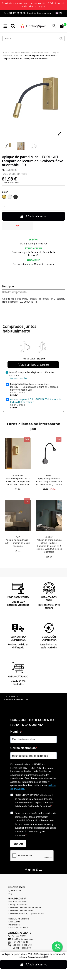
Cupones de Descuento (18, 927)
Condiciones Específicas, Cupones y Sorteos (26, 913)
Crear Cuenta (14, 921)
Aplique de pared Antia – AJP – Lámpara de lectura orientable (17, 543)
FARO (49, 475)
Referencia (7, 174)
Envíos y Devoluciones (17, 904)
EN (60, 13)
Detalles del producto (14, 292)
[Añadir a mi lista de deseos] (17, 226)
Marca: (5, 170)
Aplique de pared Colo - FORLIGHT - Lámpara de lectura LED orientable (35, 400)
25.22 (18, 550)
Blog (10, 893)
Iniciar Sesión (14, 924)
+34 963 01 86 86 (16, 13)
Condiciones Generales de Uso (20, 910)
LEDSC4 (49, 537)
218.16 (49, 557)
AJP (18, 537)
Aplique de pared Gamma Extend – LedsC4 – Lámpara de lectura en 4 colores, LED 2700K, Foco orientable (49, 546)
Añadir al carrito (36, 216)
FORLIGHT (14, 170)
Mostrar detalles (18, 378)
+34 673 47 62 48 (20, 942)
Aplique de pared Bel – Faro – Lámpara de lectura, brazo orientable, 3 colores (49, 481)
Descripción (8, 286)
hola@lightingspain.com (22, 939)
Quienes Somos (14, 890)
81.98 (18, 489)
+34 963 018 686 (19, 936)
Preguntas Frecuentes (17, 901)
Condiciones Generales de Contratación (24, 907)
